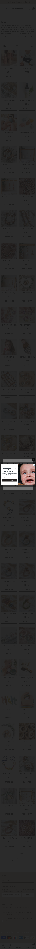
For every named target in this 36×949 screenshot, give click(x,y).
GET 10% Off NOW (9, 480)
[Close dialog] (34, 465)
